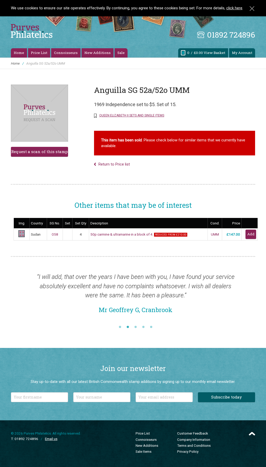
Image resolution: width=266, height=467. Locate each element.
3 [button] (135, 325)
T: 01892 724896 (24, 437)
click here (234, 8)
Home (19, 52)
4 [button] (143, 325)
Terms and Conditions (194, 444)
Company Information (193, 438)
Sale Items (143, 450)
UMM (215, 234)
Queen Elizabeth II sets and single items (131, 115)
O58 (55, 234)
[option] (133, 295)
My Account (242, 52)
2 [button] (127, 325)
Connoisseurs (66, 52)
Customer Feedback (192, 431)
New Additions (97, 52)
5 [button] (151, 325)
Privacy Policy (187, 450)
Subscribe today (226, 395)
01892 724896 (231, 35)
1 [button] (120, 325)
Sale (121, 52)
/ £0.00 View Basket (206, 52)
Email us (51, 437)
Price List (39, 52)
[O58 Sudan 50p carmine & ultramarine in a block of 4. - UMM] (21, 236)
